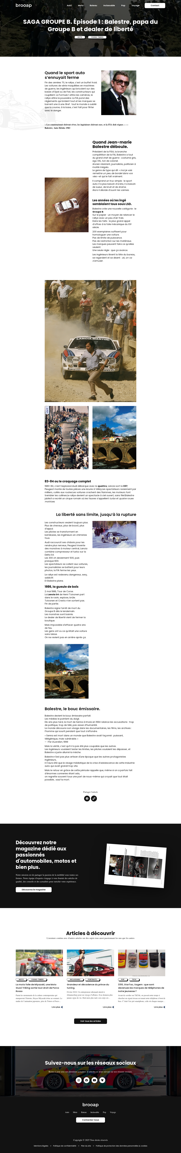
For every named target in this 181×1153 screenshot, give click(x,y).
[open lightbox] (118, 92)
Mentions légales (41, 1146)
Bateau (93, 5)
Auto (69, 5)
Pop (123, 5)
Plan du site (86, 1146)
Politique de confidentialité (64, 1146)
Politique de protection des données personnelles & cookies (121, 1146)
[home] (24, 5)
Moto (80, 5)
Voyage (136, 5)
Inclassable (109, 5)
